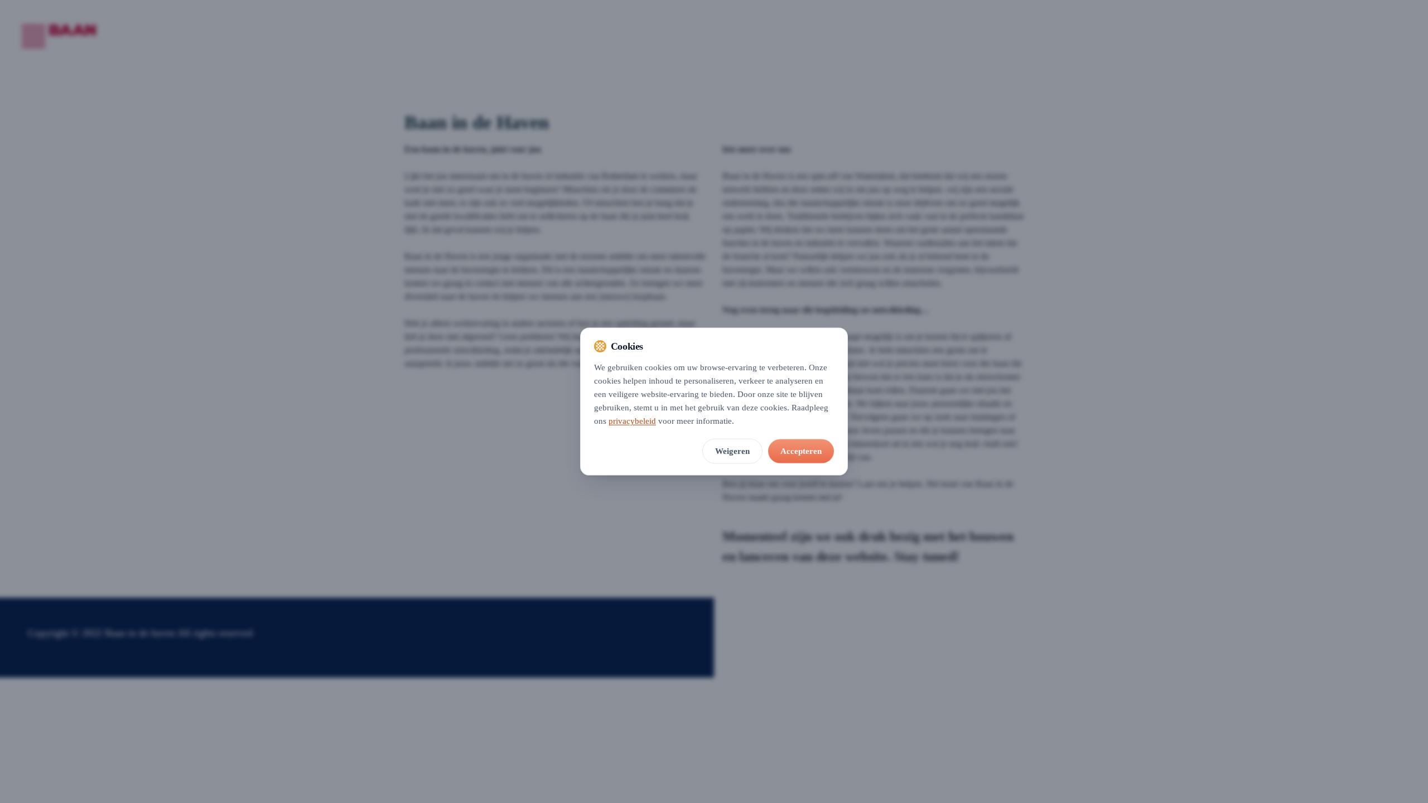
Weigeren (732, 450)
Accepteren (801, 450)
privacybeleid (632, 420)
